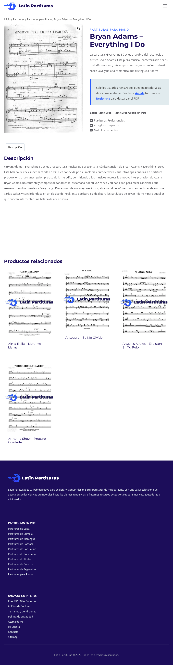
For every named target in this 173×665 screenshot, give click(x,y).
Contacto (13, 631)
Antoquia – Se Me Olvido (84, 338)
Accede (139, 93)
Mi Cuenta (14, 626)
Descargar (86, 347)
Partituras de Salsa (19, 528)
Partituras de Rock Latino (22, 554)
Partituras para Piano (109, 29)
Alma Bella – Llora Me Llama (24, 345)
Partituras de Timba (19, 559)
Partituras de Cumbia (20, 533)
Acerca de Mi (15, 621)
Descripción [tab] (15, 147)
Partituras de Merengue (21, 538)
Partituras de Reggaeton (22, 569)
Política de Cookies (19, 606)
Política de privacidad (20, 616)
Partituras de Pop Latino (22, 549)
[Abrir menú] (165, 5)
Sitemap (13, 636)
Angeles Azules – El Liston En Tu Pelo (142, 345)
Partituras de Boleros (20, 564)
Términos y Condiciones (22, 611)
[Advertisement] (86, 228)
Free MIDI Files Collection (22, 601)
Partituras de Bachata (20, 544)
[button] (79, 29)
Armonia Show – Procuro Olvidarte (27, 440)
